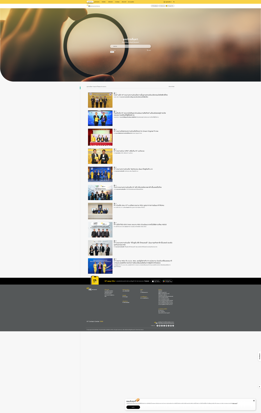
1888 (101, 321)
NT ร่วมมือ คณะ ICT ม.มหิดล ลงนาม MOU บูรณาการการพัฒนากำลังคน (139, 205)
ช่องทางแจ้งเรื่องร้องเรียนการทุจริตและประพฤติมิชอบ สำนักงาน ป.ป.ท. (165, 303)
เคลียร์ (149, 50)
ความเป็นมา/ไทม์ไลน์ (109, 291)
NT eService (162, 6)
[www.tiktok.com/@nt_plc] (173, 325)
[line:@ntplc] (171, 325)
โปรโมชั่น (103, 2)
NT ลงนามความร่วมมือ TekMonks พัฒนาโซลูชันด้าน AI (133, 169)
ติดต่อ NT (160, 291)
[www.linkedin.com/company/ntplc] (169, 325)
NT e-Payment (161, 311)
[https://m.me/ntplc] (160, 325)
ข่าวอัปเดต (117, 2)
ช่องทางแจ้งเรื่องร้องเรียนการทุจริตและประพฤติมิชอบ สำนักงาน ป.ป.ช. (165, 301)
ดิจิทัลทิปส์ (110, 2)
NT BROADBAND (126, 302)
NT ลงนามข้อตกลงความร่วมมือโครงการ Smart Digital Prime (136, 131)
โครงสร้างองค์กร (108, 293)
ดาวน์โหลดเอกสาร (144, 292)
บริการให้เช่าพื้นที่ (126, 291)
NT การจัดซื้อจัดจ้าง (144, 298)
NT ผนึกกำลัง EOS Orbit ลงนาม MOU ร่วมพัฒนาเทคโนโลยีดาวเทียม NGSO (140, 224)
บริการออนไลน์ (131, 2)
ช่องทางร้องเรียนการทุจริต (163, 299)
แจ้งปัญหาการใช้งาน (162, 295)
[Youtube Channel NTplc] (167, 325)
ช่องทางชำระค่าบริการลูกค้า (164, 313)
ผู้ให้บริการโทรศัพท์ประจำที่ (163, 293)
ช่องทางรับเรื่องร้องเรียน (163, 297)
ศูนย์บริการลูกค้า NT (162, 292)
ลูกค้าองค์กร (96, 2)
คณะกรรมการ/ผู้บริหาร (109, 295)
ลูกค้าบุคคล (90, 2)
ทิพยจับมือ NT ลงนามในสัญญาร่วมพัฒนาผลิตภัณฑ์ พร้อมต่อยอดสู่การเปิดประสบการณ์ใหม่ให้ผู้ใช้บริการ (140, 114)
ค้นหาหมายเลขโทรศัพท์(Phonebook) (165, 296)
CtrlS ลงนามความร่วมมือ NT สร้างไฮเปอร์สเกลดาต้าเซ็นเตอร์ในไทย (138, 187)
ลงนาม (112, 52)
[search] (173, 2)
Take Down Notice (140, 329)
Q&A (105, 296)
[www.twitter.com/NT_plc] (164, 325)
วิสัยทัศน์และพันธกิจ (109, 292)
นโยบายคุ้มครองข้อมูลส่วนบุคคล (129, 329)
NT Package (125, 296)
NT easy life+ (171, 6)
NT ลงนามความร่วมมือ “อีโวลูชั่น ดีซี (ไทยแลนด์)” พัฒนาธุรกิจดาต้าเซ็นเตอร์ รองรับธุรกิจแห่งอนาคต (143, 243)
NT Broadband (155, 6)
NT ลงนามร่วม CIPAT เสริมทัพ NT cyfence (129, 151)
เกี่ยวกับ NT (124, 2)
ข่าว (141, 291)
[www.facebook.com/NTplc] (158, 325)
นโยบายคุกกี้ (234, 403)
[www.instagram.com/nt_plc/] (162, 325)
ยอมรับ (133, 407)
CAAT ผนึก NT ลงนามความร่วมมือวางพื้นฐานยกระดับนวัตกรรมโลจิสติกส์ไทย (141, 95)
